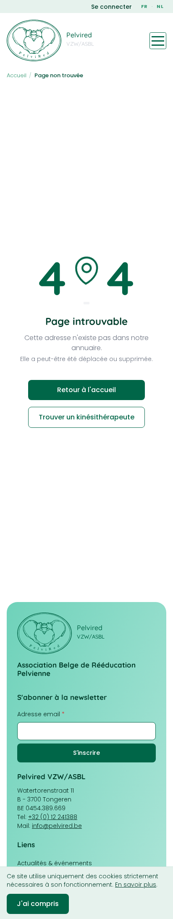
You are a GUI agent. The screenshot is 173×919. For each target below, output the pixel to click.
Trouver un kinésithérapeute (86, 417)
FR (144, 6)
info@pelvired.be (57, 826)
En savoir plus (135, 884)
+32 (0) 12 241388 (52, 817)
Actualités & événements (54, 863)
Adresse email (41, 714)
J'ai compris (38, 904)
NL (160, 6)
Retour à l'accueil (86, 390)
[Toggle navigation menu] (157, 40)
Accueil (16, 75)
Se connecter (111, 7)
